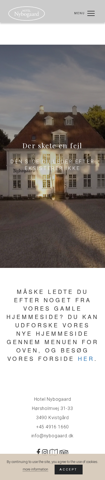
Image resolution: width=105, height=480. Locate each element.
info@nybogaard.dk (52, 435)
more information (35, 469)
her (86, 358)
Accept (68, 469)
